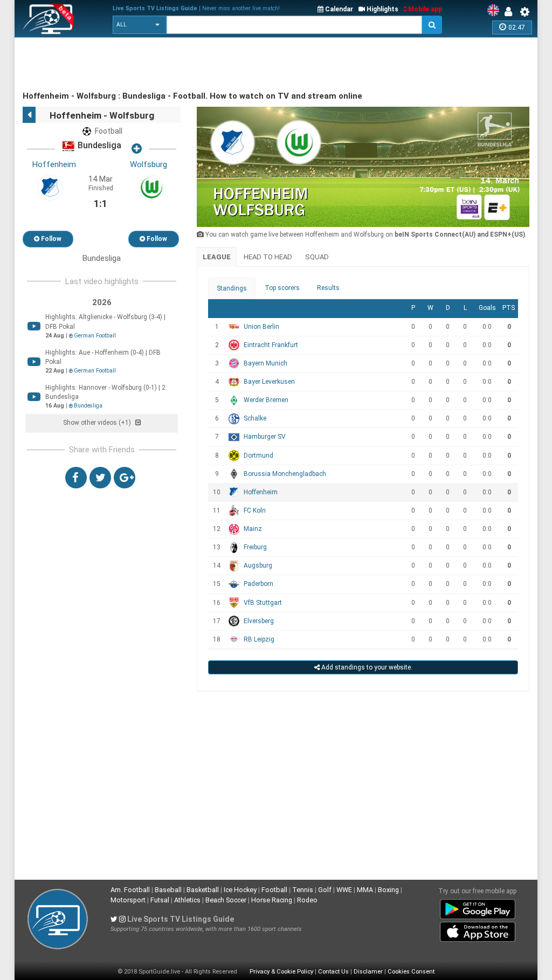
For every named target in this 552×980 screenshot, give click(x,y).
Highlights (381, 9)
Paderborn (258, 584)
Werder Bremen (266, 400)
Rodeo (307, 900)
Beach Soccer (225, 900)
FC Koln (255, 510)
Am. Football (130, 890)
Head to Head (268, 257)
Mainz (253, 529)
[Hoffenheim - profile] (50, 187)
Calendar (338, 9)
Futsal (159, 900)
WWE (344, 890)
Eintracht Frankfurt (271, 345)
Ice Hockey (240, 890)
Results (328, 288)
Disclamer (368, 971)
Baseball (168, 890)
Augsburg (258, 565)
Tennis (302, 890)
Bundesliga (98, 146)
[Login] (511, 12)
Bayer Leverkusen (269, 381)
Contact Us (333, 971)
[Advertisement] (219, 64)
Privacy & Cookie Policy (281, 971)
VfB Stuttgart (263, 602)
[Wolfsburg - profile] (151, 187)
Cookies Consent (411, 971)
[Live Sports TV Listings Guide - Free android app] (477, 907)
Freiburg (255, 547)
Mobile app (424, 9)
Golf (325, 890)
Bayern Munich (265, 363)
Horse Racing (271, 900)
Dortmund (258, 455)
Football (274, 890)
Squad (317, 257)
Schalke (255, 418)
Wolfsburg (148, 164)
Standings (232, 288)
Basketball (203, 890)
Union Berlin (261, 326)
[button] (140, 25)
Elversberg (259, 621)
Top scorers (282, 288)
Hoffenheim (54, 164)
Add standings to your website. (366, 667)
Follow (50, 239)
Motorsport (128, 900)
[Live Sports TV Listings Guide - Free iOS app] (477, 930)
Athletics (187, 900)
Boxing (388, 890)
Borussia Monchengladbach (285, 474)
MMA (365, 890)
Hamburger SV (265, 436)
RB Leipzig (259, 639)
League (217, 257)
